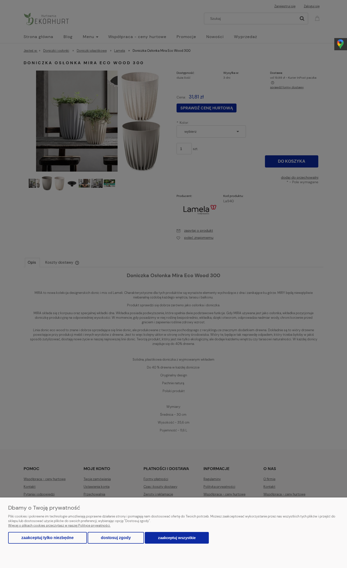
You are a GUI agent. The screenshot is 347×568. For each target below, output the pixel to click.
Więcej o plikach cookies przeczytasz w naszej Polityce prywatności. (59, 525)
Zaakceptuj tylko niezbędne (47, 538)
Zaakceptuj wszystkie (177, 538)
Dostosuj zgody (116, 538)
